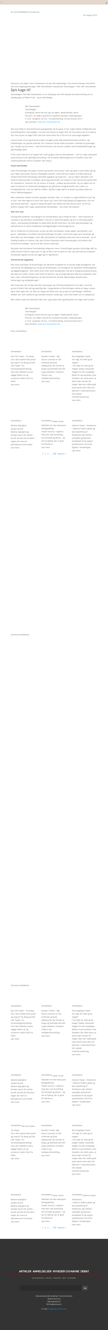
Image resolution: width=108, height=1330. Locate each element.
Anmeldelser (42, 1271)
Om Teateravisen (38, 1278)
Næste (61, 453)
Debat (85, 1271)
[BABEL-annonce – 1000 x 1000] (54, 544)
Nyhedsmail (71, 1278)
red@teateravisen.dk (57, 1309)
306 (54, 453)
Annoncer (57, 1278)
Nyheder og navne (66, 1271)
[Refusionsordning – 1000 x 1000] (54, 631)
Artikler (25, 1271)
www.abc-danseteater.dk (49, 122)
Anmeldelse (16, 351)
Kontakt (49, 1278)
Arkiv (64, 1278)
